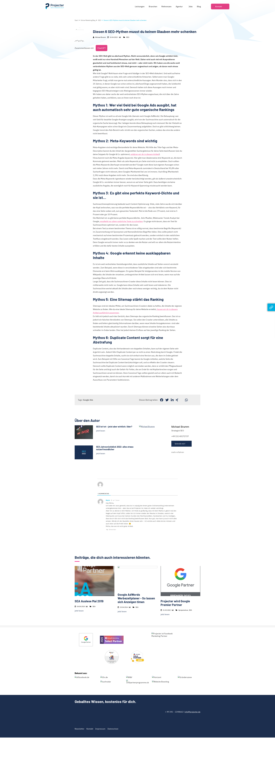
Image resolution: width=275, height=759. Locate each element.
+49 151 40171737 (180, 436)
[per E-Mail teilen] (181, 400)
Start (76, 20)
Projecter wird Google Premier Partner (175, 603)
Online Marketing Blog (88, 20)
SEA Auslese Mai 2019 (89, 601)
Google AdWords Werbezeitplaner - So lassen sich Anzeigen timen (136, 598)
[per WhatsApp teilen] (186, 400)
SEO (99, 20)
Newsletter (79, 729)
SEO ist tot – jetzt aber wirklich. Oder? (114, 426)
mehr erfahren (177, 452)
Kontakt (89, 729)
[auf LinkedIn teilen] (172, 400)
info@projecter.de (192, 712)
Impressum (100, 729)
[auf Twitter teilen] (167, 400)
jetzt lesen (100, 430)
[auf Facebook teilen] (161, 400)
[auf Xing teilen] (177, 400)
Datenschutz (113, 729)
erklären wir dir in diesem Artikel (145, 154)
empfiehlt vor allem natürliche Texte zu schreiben (121, 221)
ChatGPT (101, 48)
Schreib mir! (180, 443)
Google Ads (88, 400)
